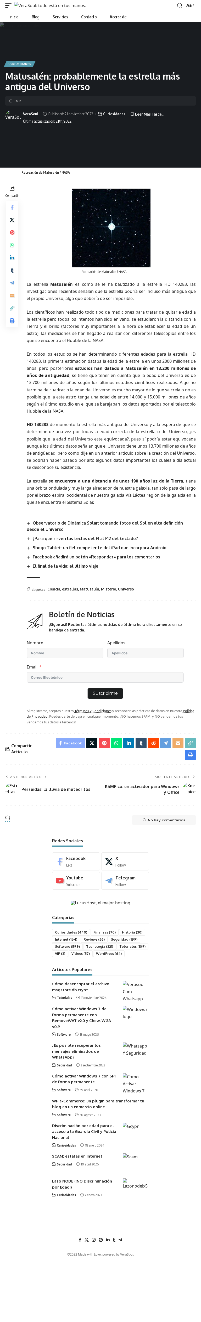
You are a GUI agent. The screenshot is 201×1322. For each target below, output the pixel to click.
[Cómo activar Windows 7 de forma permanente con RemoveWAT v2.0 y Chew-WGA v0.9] (136, 1016)
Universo (126, 589)
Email (32, 667)
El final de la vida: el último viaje (65, 566)
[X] (125, 861)
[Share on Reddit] (153, 743)
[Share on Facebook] (12, 207)
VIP (60, 953)
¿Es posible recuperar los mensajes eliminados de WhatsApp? (76, 1051)
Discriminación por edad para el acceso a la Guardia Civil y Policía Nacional (84, 1131)
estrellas (70, 589)
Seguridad (124, 939)
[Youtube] (76, 881)
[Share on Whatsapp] (12, 245)
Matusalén (89, 589)
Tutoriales (132, 946)
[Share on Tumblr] (12, 270)
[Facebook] (76, 861)
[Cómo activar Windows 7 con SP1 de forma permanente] (136, 1083)
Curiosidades (19, 63)
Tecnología (99, 946)
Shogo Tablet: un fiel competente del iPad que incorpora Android (99, 547)
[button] (9, 5)
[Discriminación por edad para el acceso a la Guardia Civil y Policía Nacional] (136, 1133)
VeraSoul (30, 113)
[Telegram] (125, 881)
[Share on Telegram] (12, 283)
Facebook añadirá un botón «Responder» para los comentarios (96, 556)
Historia (132, 932)
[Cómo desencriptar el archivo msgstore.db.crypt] (136, 991)
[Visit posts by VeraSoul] (13, 117)
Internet (66, 939)
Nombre (35, 643)
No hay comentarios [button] (166, 820)
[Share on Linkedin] (12, 257)
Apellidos (116, 643)
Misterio (108, 589)
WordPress (109, 953)
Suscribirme (105, 693)
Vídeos (80, 953)
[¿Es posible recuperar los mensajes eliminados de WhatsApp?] (136, 1052)
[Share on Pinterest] (12, 232)
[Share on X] (12, 220)
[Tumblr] (114, 1239)
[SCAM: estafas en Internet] (136, 1163)
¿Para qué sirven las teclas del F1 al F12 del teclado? (85, 538)
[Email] (12, 295)
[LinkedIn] (108, 1239)
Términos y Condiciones (92, 710)
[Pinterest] (100, 1239)
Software (67, 946)
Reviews (94, 939)
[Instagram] (94, 1239)
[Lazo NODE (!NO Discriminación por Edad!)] (136, 1188)
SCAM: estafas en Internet (77, 1156)
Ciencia (53, 589)
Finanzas (104, 932)
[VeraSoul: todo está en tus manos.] (50, 5)
